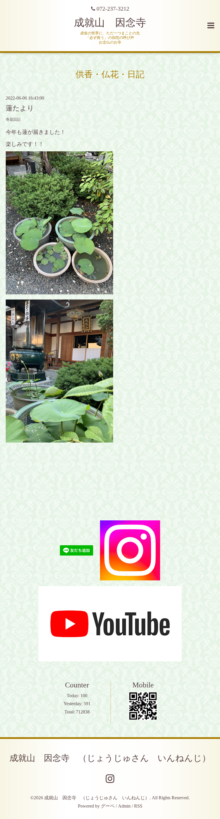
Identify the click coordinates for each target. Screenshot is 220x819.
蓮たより (20, 108)
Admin (124, 806)
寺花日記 (13, 120)
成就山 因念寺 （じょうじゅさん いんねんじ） (110, 758)
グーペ (108, 806)
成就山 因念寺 (110, 22)
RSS (138, 806)
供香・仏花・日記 (110, 74)
